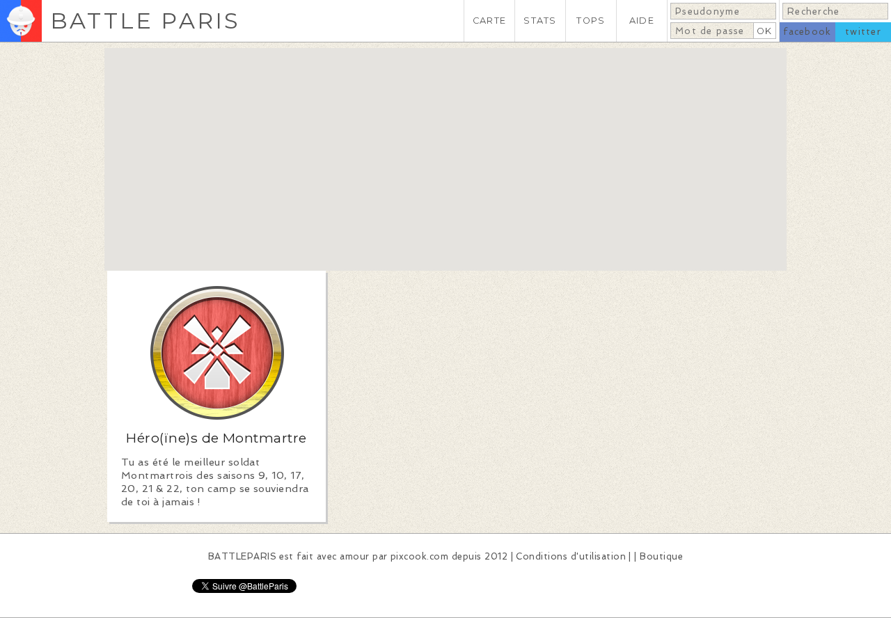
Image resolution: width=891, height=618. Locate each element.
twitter (863, 31)
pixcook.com (419, 556)
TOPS (590, 20)
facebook (807, 31)
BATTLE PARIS (145, 20)
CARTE (489, 20)
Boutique (661, 556)
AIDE (641, 20)
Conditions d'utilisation (571, 556)
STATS (539, 20)
